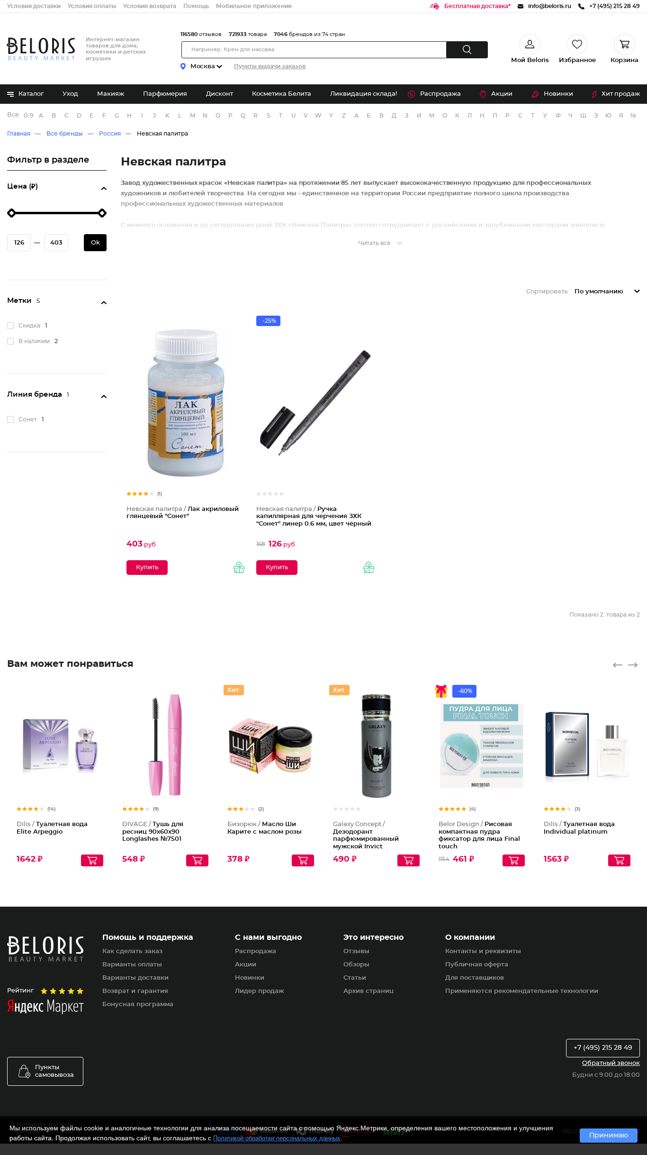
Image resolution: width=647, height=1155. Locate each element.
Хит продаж (621, 94)
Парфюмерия (165, 94)
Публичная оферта (476, 965)
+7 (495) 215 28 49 (603, 1048)
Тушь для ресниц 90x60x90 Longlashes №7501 (152, 831)
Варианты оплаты (132, 965)
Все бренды (13, 115)
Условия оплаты (92, 6)
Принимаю (608, 1135)
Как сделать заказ (132, 951)
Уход (70, 94)
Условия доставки (34, 6)
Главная (18, 133)
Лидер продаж (259, 991)
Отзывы (356, 951)
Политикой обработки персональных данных (277, 1138)
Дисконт (219, 94)
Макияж (110, 94)
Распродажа (440, 94)
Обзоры (356, 965)
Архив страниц (368, 991)
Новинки (558, 94)
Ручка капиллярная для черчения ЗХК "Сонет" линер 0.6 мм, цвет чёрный (313, 516)
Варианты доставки (135, 978)
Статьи (354, 978)
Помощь (196, 6)
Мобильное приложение (254, 6)
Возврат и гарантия (135, 991)
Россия (110, 133)
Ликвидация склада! (363, 94)
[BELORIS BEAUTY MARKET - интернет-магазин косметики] (41, 49)
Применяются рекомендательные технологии (521, 991)
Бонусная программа (137, 1004)
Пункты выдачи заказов (270, 66)
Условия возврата (149, 6)
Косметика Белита (281, 94)
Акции (501, 94)
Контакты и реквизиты (483, 951)
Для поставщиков (474, 978)
